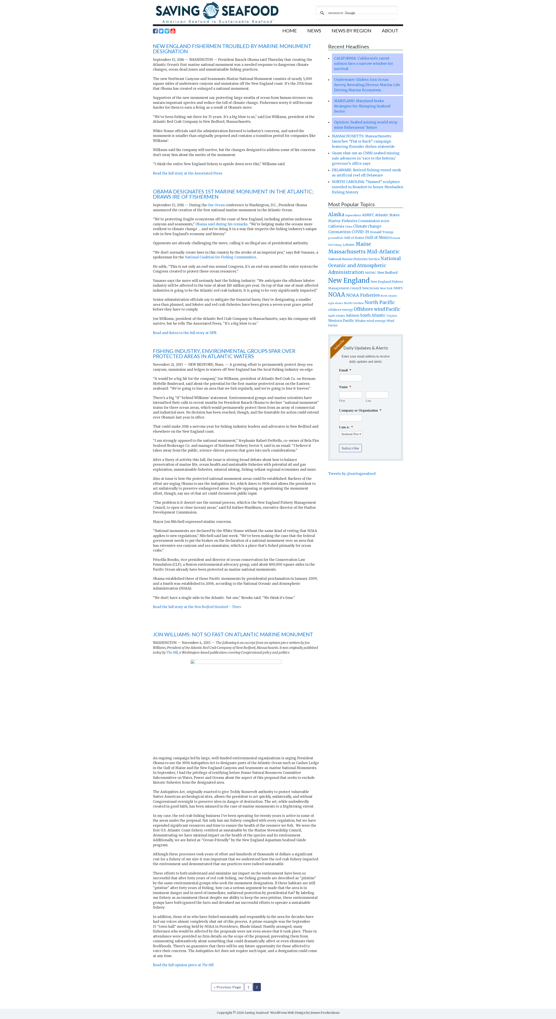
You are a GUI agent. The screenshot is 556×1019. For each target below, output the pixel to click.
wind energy (376, 321)
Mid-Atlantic (383, 251)
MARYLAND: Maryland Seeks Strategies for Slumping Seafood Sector (362, 106)
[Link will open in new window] (155, 31)
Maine (363, 244)
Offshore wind (369, 309)
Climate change (367, 226)
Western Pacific (341, 321)
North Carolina (354, 303)
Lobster (349, 245)
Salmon (352, 315)
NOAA (336, 294)
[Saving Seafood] (217, 23)
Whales (360, 321)
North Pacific (379, 302)
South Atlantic (373, 315)
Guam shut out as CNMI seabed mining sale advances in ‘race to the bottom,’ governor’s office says (365, 158)
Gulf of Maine (354, 238)
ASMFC (368, 215)
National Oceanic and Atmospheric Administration (364, 265)
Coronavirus (339, 231)
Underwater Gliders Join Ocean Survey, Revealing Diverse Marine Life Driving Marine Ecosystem (367, 84)
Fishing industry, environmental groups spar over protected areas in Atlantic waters (224, 353)
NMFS (398, 288)
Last (368, 400)
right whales (336, 315)
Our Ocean (216, 205)
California (336, 226)
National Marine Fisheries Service (354, 259)
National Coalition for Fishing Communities (220, 257)
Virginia (391, 315)
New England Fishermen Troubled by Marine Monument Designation (232, 48)
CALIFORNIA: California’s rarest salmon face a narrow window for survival (363, 63)
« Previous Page (227, 987)
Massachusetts (347, 251)
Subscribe (350, 448)
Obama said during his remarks (221, 224)
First (342, 400)
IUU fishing (335, 244)
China (348, 226)
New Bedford (387, 273)
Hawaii (396, 238)
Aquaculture (353, 215)
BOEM (385, 221)
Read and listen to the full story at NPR (184, 333)
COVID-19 (360, 231)
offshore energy (340, 310)
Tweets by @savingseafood (352, 473)
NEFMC (370, 273)
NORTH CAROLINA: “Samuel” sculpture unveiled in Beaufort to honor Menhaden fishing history (367, 187)
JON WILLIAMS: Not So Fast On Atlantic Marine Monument (233, 634)
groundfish (335, 237)
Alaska (336, 215)
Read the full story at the (197, 607)
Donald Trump (381, 232)
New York (386, 288)
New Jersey (370, 288)
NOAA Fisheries (363, 295)
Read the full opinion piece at (183, 965)
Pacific (393, 309)
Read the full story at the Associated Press (187, 173)
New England (349, 280)
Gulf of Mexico (378, 237)
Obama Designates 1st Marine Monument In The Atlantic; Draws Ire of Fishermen (233, 194)
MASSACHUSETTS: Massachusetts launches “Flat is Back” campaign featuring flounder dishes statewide (363, 141)
